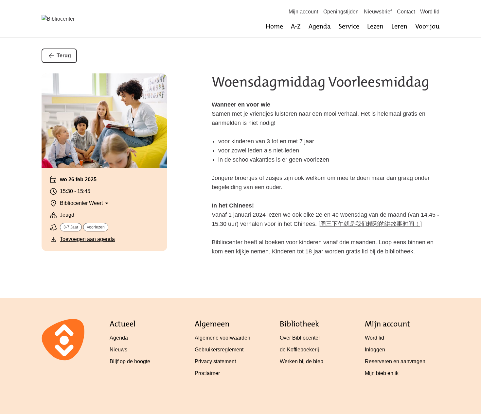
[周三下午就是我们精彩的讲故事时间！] (370, 224)
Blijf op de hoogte (130, 361)
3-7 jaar (70, 227)
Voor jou (427, 26)
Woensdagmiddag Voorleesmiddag (320, 82)
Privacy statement (215, 361)
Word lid (429, 11)
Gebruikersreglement (219, 349)
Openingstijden (341, 11)
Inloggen (375, 349)
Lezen (375, 26)
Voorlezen (96, 227)
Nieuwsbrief (378, 11)
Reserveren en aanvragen (395, 361)
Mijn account (303, 11)
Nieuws (118, 349)
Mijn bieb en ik (382, 373)
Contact (406, 11)
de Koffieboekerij (299, 349)
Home (274, 26)
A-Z (296, 26)
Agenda (320, 26)
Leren (399, 26)
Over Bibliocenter (300, 338)
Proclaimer (207, 373)
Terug (64, 55)
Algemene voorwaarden (222, 338)
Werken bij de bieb (301, 361)
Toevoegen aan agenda (87, 239)
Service (349, 26)
